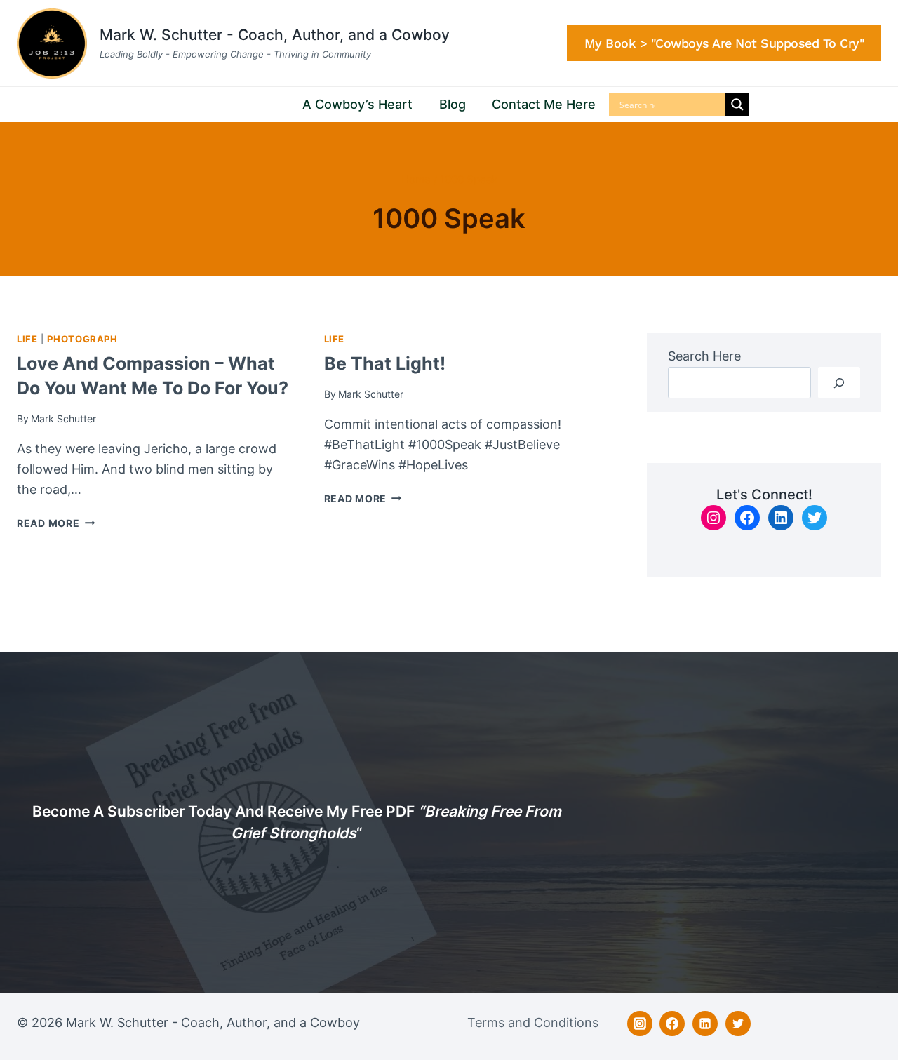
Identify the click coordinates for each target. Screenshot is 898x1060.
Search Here (704, 356)
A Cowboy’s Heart (357, 104)
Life (27, 339)
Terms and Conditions (532, 1022)
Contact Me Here (544, 104)
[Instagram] (639, 1023)
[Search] (839, 382)
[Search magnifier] (737, 104)
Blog (452, 104)
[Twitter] (738, 1023)
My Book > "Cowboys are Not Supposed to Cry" (724, 43)
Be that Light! (384, 363)
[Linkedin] (705, 1023)
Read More (56, 523)
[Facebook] (672, 1023)
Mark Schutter (63, 418)
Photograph (82, 339)
